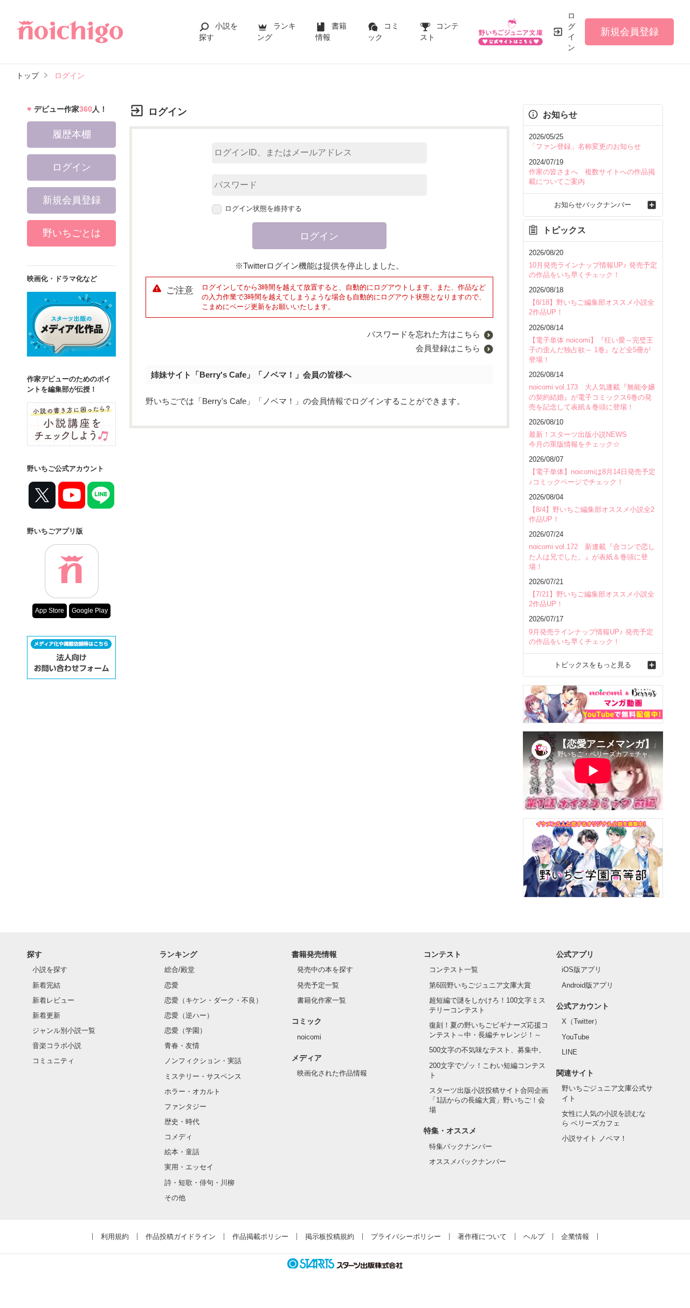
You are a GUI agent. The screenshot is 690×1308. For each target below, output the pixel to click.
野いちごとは (72, 233)
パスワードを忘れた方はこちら (423, 334)
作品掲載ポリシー (260, 1236)
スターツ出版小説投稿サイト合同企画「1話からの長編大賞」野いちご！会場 (488, 1100)
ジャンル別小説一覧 (63, 1030)
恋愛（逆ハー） (188, 1015)
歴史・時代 (181, 1122)
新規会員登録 (630, 31)
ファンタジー (185, 1106)
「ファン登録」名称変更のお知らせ (585, 146)
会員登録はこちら (448, 348)
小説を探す (49, 969)
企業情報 (575, 1236)
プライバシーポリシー (406, 1236)
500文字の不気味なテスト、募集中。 (487, 1050)
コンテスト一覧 (453, 969)
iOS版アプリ (582, 969)
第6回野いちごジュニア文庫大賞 (480, 985)
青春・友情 (181, 1046)
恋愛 (171, 985)
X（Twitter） (581, 1021)
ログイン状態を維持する (263, 208)
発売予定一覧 (318, 985)
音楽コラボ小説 (56, 1046)
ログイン (571, 31)
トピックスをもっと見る (592, 665)
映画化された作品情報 (332, 1073)
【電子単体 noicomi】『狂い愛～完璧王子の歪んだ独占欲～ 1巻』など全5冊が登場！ (591, 350)
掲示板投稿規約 (329, 1236)
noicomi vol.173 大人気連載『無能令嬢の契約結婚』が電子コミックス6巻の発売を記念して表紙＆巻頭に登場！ (592, 396)
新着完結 (46, 985)
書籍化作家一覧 (321, 1000)
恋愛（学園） (185, 1030)
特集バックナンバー (460, 1146)
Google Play (90, 610)
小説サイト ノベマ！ (594, 1138)
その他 (174, 1198)
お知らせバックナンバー (592, 205)
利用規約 (115, 1236)
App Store (49, 610)
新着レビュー (53, 1000)
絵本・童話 (181, 1152)
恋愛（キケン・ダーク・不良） (213, 1000)
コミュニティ (53, 1061)
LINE (569, 1052)
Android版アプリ (587, 985)
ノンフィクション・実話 (203, 1061)
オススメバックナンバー (467, 1162)
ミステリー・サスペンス (203, 1076)
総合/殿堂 (179, 969)
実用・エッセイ (188, 1167)
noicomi (309, 1037)
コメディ (178, 1137)
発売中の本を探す (325, 969)
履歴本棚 (71, 134)
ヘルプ (533, 1236)
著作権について (482, 1236)
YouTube (575, 1037)
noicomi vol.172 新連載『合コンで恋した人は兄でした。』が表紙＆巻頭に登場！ (592, 556)
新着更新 (46, 1015)
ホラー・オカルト (192, 1091)
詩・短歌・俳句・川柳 (199, 1183)
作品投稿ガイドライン (181, 1236)
